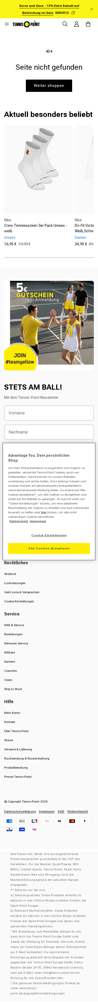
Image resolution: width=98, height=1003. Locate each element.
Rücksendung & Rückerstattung (26, 758)
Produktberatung (16, 767)
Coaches (10, 671)
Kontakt (9, 722)
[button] (7, 24)
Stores (8, 740)
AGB (61, 811)
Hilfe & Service (14, 625)
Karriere (9, 661)
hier (44, 512)
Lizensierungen (15, 583)
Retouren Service (16, 643)
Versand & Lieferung (18, 749)
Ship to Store (13, 689)
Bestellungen (13, 634)
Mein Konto (12, 713)
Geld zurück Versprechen (21, 592)
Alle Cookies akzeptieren (49, 548)
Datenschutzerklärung (20, 811)
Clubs (8, 680)
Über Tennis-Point (16, 731)
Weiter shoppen (49, 85)
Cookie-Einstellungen (19, 601)
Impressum (47, 811)
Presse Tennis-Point (18, 777)
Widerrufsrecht (77, 811)
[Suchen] (65, 24)
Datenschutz (18, 521)
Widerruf (10, 574)
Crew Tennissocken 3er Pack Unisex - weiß (35, 228)
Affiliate (9, 652)
